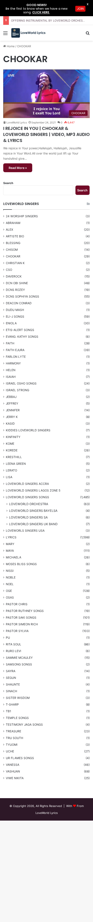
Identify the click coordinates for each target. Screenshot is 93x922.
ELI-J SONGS (15, 316)
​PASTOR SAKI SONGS (21, 617)
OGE (9, 591)
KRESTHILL (14, 457)
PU (8, 637)
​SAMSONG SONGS (19, 664)
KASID (10, 423)
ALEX (9, 229)
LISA (9, 477)
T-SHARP (12, 704)
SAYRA (10, 671)
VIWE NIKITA (15, 778)
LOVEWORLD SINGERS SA (28, 517)
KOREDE (12, 450)
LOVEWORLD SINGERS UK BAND (33, 524)
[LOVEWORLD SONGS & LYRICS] (28, 33)
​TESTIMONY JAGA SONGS (24, 724)
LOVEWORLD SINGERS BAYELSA (33, 510)
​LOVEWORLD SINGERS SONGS (27, 497)
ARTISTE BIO (15, 236)
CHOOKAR (13, 256)
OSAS (10, 597)
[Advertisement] (46, 89)
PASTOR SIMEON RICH (22, 624)
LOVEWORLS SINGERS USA (25, 530)
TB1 (8, 711)
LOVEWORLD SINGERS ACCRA (27, 483)
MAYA (10, 550)
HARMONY (13, 363)
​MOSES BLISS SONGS (21, 564)
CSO (9, 269)
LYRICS (11, 537)
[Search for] (87, 34)
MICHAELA (13, 557)
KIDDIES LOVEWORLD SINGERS (28, 430)
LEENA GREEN (16, 463)
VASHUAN (13, 771)
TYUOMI (12, 744)
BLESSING (13, 243)
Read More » (18, 168)
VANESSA (12, 764)
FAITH (10, 343)
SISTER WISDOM (18, 698)
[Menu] (5, 34)
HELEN (10, 370)
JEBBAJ (11, 397)
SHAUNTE (13, 684)
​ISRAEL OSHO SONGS (21, 383)
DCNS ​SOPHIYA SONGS (22, 296)
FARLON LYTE (16, 356)
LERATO (11, 470)
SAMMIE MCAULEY (19, 657)
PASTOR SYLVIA (17, 631)
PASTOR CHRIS (16, 604)
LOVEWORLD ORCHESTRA (28, 504)
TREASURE (13, 731)
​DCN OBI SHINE (17, 283)
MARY (10, 544)
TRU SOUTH (14, 738)
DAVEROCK (14, 276)
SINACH (11, 691)
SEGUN (11, 677)
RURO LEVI (13, 651)
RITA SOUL (13, 644)
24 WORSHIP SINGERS (22, 216)
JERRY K (12, 417)
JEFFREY (12, 403)
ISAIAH (11, 376)
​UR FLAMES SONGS (20, 758)
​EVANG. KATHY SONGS (22, 336)
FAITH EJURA (15, 350)
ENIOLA (11, 323)
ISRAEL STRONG (17, 390)
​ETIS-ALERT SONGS (20, 330)
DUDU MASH (15, 310)
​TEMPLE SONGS (17, 718)
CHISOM (12, 249)
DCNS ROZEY (15, 290)
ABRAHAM (13, 223)
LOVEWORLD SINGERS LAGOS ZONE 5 (33, 490)
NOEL (10, 584)
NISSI (10, 570)
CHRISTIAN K (15, 263)
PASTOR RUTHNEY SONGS (25, 611)
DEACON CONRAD (19, 303)
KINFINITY (13, 437)
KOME (10, 443)
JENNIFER (13, 410)
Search (8, 183)
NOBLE (11, 577)
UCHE (10, 751)
